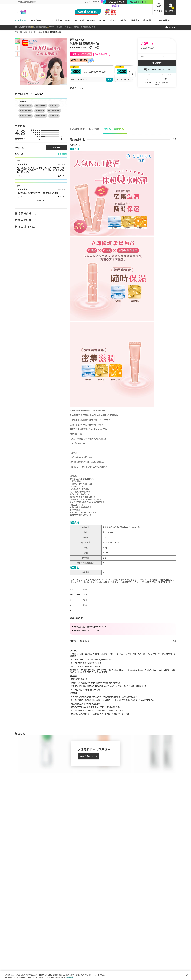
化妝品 (59, 20)
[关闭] (187, 975)
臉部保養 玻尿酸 (25, 105)
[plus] (171, 56)
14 (92, 660)
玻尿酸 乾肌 (54, 105)
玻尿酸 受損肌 (40, 115)
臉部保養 (48, 20)
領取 (109, 79)
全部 (17, 154)
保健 (82, 20)
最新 (22, 154)
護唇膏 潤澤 (54, 115)
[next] (132, 74)
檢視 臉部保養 (23, 213)
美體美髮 (91, 20)
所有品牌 (163, 20)
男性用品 (112, 20)
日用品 (102, 20)
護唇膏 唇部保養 (25, 115)
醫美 (67, 20)
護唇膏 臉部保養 (25, 110)
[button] (170, 7)
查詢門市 (96, 2)
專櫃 (75, 20)
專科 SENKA (77, 39)
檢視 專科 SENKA (25, 227)
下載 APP (86, 2)
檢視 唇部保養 (23, 220)
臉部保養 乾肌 (40, 105)
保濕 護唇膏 (40, 110)
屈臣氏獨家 (36, 20)
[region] (95, 975)
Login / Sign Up (86, 756)
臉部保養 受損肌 (54, 110)
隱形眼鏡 (147, 20)
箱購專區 (135, 20)
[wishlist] (91, 47)
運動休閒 (124, 20)
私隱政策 (69, 977)
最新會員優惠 (21, 20)
